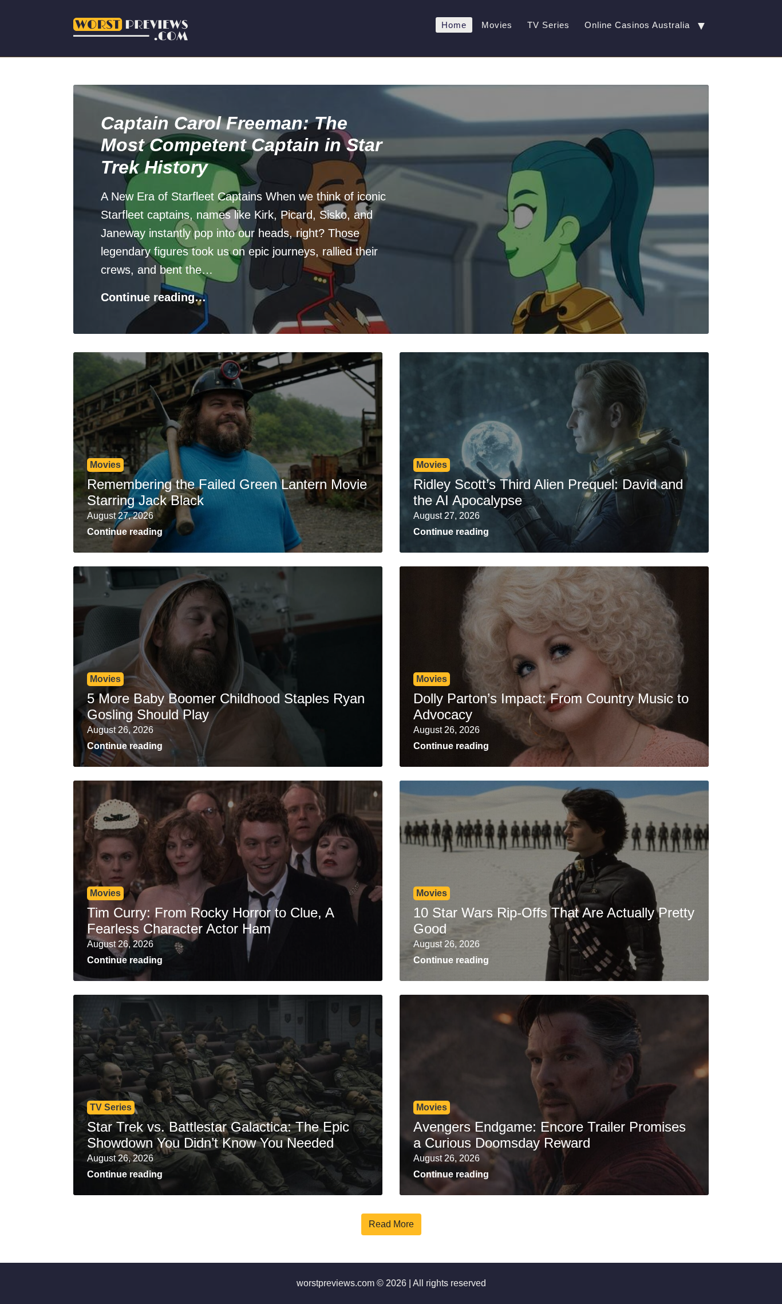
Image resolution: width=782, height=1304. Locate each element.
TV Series (548, 25)
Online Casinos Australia (637, 25)
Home (454, 25)
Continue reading (125, 532)
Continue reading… (153, 297)
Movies (496, 25)
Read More (391, 1224)
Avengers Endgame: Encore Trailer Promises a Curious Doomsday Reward (549, 1135)
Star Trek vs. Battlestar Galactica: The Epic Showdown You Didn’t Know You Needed (218, 1135)
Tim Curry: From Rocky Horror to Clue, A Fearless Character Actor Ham (210, 921)
